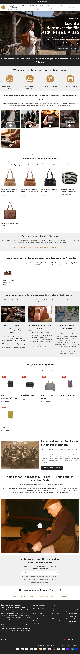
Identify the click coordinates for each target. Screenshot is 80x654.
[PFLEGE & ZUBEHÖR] (10, 145)
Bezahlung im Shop (38, 611)
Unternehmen (55, 613)
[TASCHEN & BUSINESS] (30, 125)
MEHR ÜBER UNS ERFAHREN (52, 467)
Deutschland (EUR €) (71, 639)
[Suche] (70, 7)
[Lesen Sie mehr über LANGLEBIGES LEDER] (40, 314)
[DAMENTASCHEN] (30, 119)
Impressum (41, 645)
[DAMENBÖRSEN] (50, 119)
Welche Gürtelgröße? (38, 608)
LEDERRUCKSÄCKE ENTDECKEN (67, 48)
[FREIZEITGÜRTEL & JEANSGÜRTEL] (10, 119)
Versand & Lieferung (38, 613)
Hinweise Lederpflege (39, 623)
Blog (53, 623)
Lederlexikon (36, 626)
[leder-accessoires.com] (9, 7)
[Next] (43, 50)
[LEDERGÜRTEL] (10, 125)
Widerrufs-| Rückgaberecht (72, 645)
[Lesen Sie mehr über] (9, 79)
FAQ (34, 628)
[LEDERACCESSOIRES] (69, 125)
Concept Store (55, 616)
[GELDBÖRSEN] (50, 125)
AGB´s (47, 645)
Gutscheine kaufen (38, 621)
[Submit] (57, 573)
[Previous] (36, 50)
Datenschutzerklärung (57, 645)
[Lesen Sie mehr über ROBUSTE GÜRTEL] (13, 314)
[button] (77, 7)
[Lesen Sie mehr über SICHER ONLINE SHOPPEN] (67, 314)
